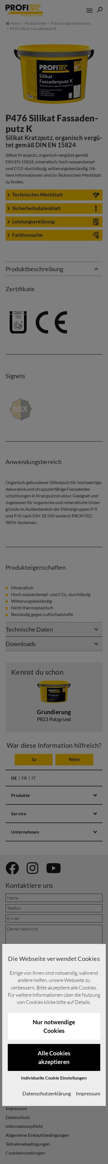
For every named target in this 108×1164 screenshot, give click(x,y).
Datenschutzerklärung (46, 1093)
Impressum (88, 1093)
